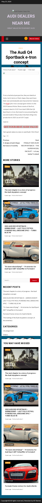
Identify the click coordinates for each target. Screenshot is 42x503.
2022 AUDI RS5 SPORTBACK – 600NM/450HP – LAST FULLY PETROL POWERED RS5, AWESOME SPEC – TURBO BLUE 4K (21, 300)
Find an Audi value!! (9, 70)
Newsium (27, 501)
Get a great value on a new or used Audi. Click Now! (21, 132)
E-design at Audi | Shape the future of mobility (11, 143)
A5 (7, 136)
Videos (20, 48)
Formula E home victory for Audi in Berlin (17, 314)
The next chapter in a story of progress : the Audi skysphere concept (20, 191)
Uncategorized (8, 331)
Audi (7, 103)
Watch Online (34, 39)
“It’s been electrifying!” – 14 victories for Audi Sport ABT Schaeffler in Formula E (20, 268)
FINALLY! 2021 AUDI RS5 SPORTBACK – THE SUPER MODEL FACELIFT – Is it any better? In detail (30, 147)
